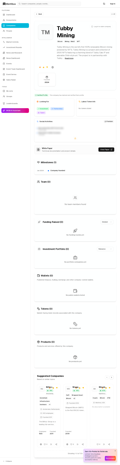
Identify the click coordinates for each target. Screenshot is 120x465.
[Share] (56, 444)
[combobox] (107, 222)
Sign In (112, 4)
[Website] (52, 67)
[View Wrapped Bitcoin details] (75, 415)
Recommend (110, 458)
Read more (69, 58)
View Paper (105, 149)
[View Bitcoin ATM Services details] (101, 415)
